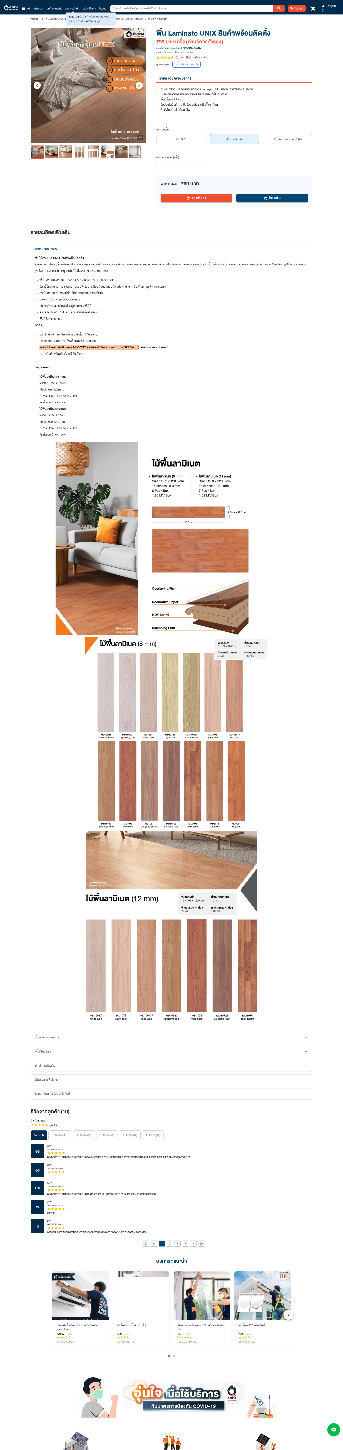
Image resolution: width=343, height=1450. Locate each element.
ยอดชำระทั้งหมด (169, 184)
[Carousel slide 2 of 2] (174, 1355)
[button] (32, 9)
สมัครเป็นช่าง (89, 8)
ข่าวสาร (102, 8)
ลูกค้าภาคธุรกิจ (54, 8)
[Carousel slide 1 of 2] (169, 1355)
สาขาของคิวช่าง (72, 8)
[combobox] (191, 8)
